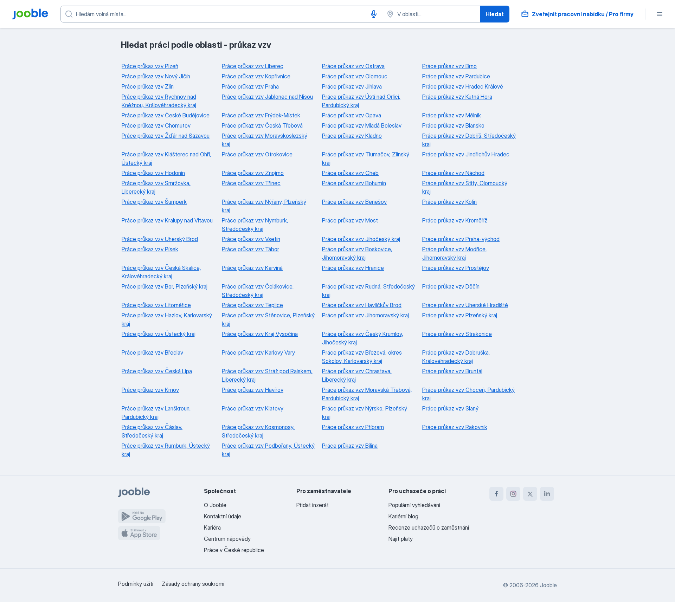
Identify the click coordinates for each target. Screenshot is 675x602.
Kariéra (212, 527)
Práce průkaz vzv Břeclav (152, 352)
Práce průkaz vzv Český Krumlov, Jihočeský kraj (362, 338)
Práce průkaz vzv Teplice (252, 305)
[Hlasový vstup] (374, 14)
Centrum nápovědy (227, 538)
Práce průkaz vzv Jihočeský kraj (361, 238)
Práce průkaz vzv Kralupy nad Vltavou (167, 220)
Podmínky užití (135, 583)
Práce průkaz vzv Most (350, 220)
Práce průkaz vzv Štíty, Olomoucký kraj (464, 187)
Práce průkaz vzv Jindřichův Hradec (465, 154)
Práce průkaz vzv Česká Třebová (262, 125)
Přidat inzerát (312, 505)
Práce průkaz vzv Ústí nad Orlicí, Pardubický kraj (361, 101)
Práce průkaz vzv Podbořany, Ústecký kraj (268, 450)
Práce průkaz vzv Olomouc (354, 76)
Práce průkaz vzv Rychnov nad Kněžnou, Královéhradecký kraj (159, 101)
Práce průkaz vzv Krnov (150, 389)
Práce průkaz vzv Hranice (353, 267)
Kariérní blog (403, 516)
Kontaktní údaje (222, 516)
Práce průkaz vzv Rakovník (454, 427)
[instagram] (513, 494)
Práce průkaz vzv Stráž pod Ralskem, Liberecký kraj (267, 375)
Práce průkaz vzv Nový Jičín (156, 76)
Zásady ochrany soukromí (193, 583)
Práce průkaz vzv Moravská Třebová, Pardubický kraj (367, 394)
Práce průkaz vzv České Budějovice (166, 115)
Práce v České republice (234, 550)
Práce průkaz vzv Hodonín (153, 172)
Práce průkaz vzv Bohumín (354, 183)
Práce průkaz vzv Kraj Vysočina (260, 333)
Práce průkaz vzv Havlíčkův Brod (361, 305)
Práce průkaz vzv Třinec (251, 183)
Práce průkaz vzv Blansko (453, 125)
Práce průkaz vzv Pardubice (456, 76)
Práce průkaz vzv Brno (449, 66)
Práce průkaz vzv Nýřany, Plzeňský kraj (264, 206)
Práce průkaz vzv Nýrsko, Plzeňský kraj (364, 412)
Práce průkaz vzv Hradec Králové (462, 86)
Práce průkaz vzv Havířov (252, 389)
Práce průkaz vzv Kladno (352, 135)
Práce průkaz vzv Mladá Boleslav (361, 125)
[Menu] (659, 14)
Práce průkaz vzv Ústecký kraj (158, 333)
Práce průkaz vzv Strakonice (457, 333)
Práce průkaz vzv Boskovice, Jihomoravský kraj (357, 253)
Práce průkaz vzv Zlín (148, 86)
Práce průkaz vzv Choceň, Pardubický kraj (468, 394)
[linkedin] (547, 494)
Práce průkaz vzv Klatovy (252, 408)
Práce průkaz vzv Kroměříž (454, 220)
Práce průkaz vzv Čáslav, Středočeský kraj (152, 431)
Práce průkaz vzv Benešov (354, 201)
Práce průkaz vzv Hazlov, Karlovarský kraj (167, 319)
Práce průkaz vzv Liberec (252, 66)
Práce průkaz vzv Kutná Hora (457, 96)
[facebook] (496, 494)
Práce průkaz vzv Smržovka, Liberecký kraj (156, 187)
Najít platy (400, 538)
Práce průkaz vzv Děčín (451, 286)
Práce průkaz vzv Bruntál (452, 371)
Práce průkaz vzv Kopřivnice (256, 76)
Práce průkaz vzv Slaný (450, 408)
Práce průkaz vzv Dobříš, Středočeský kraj (469, 140)
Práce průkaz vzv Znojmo (253, 172)
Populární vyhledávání (414, 505)
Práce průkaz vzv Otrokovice (257, 154)
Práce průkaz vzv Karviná (252, 267)
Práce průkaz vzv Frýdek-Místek (261, 115)
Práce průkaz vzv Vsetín (251, 238)
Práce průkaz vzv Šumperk (154, 201)
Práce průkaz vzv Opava (351, 115)
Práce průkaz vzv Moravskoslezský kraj (264, 140)
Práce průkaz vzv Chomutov (156, 125)
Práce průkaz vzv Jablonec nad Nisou (267, 96)
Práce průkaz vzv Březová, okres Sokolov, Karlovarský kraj (362, 356)
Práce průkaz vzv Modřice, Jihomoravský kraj (454, 253)
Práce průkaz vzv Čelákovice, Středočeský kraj (258, 290)
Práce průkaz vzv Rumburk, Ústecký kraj (166, 450)
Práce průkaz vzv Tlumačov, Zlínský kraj (365, 158)
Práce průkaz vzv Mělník (451, 115)
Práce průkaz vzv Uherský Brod (160, 238)
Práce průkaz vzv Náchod (453, 172)
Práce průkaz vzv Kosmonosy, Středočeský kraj (258, 431)
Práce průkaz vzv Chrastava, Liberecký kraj (357, 375)
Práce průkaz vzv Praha (250, 86)
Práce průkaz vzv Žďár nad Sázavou (166, 135)
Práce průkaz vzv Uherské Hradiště (465, 305)
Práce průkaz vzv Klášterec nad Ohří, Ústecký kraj (166, 158)
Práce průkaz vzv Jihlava (352, 86)
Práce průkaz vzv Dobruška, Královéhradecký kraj (456, 356)
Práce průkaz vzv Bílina (350, 445)
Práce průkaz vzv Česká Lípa (157, 371)
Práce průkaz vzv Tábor (250, 249)
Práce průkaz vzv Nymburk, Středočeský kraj (255, 224)
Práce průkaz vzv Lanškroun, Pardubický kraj (156, 412)
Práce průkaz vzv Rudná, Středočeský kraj (368, 290)
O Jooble (215, 505)
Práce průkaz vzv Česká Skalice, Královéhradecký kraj (161, 272)
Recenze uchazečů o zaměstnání (428, 527)
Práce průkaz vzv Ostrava (353, 66)
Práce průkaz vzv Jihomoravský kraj (365, 315)
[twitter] (530, 494)
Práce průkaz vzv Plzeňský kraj (459, 315)
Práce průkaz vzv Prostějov (455, 267)
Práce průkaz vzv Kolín (449, 201)
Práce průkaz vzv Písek (150, 249)
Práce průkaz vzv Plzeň (150, 66)
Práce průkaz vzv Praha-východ (461, 238)
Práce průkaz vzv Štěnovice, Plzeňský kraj (268, 319)
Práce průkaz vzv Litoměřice (156, 305)
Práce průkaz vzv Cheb (350, 172)
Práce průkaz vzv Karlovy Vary (258, 352)
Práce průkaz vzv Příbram (353, 427)
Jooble (548, 585)
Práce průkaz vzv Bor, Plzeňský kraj (164, 286)
